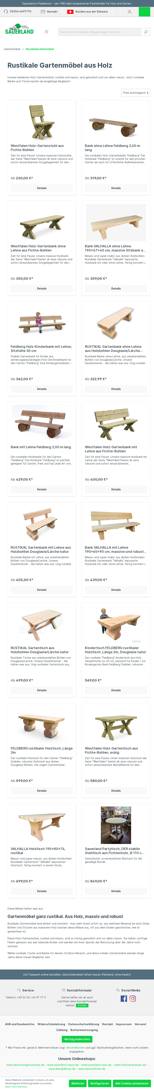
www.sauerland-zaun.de (96, 1064)
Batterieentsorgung (84, 1030)
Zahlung (61, 1030)
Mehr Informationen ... (17, 1086)
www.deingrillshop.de (62, 1068)
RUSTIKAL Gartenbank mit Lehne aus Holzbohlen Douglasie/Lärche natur (41, 549)
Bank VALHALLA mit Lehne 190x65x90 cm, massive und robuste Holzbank (115, 549)
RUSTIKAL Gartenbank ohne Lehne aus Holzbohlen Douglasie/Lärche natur (113, 349)
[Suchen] (145, 32)
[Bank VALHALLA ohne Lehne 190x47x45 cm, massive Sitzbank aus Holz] (116, 222)
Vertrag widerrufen (77, 1039)
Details (42, 188)
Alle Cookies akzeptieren (132, 1083)
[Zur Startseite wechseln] (19, 28)
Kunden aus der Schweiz (91, 11)
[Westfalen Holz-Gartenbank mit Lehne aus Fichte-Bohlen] (116, 423)
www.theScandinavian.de (130, 1064)
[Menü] (46, 31)
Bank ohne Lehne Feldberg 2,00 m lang (112, 148)
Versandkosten (75, 1047)
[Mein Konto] (129, 11)
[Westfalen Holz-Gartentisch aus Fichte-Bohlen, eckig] (116, 725)
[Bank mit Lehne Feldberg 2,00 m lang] (42, 423)
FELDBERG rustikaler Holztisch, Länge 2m (42, 750)
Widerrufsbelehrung (51, 1024)
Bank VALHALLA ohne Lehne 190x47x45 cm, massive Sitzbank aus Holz (116, 248)
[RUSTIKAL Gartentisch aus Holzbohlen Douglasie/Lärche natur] (42, 624)
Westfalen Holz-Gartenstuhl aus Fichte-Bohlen (37, 148)
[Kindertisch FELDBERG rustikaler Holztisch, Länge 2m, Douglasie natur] (116, 624)
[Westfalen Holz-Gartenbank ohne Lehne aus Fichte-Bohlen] (42, 222)
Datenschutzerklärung (83, 1024)
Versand (140, 1024)
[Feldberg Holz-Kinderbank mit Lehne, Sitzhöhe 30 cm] (42, 323)
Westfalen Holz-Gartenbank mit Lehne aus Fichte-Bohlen (111, 449)
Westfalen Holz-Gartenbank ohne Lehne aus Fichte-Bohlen (38, 248)
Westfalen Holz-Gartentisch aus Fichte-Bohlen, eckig (111, 750)
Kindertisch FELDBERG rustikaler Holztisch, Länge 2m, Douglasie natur (115, 650)
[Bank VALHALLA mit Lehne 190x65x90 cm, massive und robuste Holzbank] (116, 524)
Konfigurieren (100, 1083)
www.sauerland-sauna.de (63, 1064)
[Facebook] (124, 998)
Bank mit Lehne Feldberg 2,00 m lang (41, 447)
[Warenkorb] (145, 10)
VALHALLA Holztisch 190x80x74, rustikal (38, 851)
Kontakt (82, 1005)
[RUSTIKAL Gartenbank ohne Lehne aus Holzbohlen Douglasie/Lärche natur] (116, 323)
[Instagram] (132, 998)
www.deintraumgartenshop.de (25, 1064)
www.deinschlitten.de (91, 1068)
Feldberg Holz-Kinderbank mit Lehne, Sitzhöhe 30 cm (41, 349)
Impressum (124, 1024)
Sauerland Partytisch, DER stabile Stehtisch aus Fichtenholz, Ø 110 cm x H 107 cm (115, 851)
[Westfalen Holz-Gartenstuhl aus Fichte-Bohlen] (42, 122)
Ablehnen (77, 1083)
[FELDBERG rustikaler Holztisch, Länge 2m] (42, 725)
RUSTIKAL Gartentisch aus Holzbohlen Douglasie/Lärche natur (40, 650)
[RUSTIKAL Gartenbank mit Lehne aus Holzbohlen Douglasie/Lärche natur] (42, 524)
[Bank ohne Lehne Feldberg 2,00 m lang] (116, 122)
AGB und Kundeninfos (20, 1024)
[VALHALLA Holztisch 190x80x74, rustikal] (42, 825)
